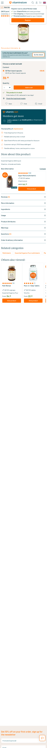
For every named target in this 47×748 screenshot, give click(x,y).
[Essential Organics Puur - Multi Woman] (11, 273)
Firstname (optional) (9, 741)
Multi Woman (6, 286)
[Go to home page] (18, 3)
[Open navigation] (2, 2)
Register (28, 20)
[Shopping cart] (40, 2)
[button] (31, 173)
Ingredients (5, 209)
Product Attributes (8, 221)
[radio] (3, 71)
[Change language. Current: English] (44, 3)
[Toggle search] (32, 2)
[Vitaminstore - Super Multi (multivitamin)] (9, 181)
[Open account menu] (36, 2)
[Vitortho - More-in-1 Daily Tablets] (33, 273)
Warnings (4, 228)
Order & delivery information (12, 240)
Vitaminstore (22, 181)
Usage (3, 215)
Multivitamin (7, 253)
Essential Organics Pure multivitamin (27, 253)
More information (7, 203)
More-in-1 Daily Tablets (31, 286)
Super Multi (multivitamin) (27, 176)
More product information (9, 48)
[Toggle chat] (42, 738)
